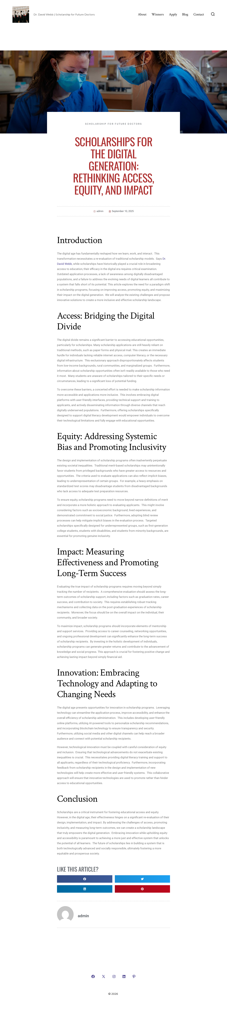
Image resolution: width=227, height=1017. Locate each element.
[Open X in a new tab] (103, 976)
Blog (185, 14)
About (142, 14)
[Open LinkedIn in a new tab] (124, 976)
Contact (198, 14)
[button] (84, 879)
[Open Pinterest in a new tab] (134, 976)
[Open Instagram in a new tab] (114, 976)
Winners (158, 14)
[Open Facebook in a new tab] (93, 976)
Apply (173, 14)
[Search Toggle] (213, 14)
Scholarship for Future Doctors (113, 124)
